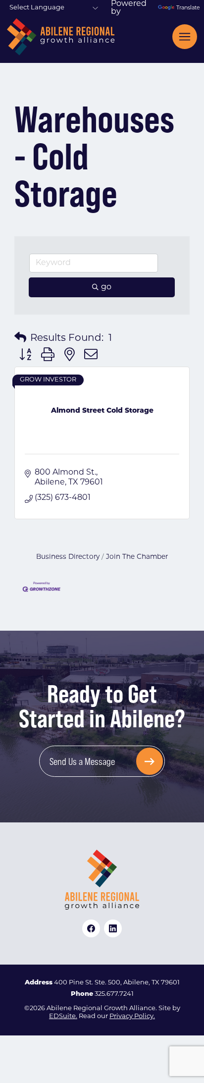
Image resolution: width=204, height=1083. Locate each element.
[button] (20, 338)
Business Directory (68, 557)
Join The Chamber (137, 557)
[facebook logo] (91, 928)
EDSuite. (63, 1016)
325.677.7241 (114, 994)
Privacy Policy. (132, 1016)
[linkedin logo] (113, 928)
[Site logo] (60, 36)
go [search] (106, 287)
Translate (186, 8)
